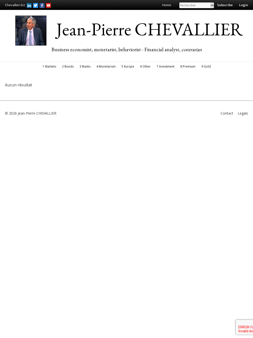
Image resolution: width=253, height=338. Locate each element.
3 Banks (85, 66)
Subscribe (225, 5)
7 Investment (165, 66)
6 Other (145, 66)
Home (166, 5)
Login (243, 5)
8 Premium (187, 66)
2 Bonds (68, 66)
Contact (227, 113)
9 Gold (206, 66)
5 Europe (128, 66)
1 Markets (49, 66)
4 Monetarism (106, 66)
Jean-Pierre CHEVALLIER (149, 29)
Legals (243, 113)
